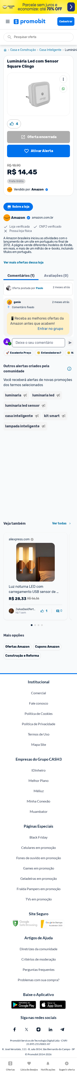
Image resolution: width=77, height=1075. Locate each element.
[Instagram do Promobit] (38, 1029)
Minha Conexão (38, 801)
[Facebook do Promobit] (15, 1029)
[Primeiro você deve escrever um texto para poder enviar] (70, 342)
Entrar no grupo (50, 329)
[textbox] (38, 342)
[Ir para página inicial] (6, 50)
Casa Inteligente (50, 50)
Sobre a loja (20, 207)
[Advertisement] (38, 474)
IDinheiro (38, 770)
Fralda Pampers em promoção (39, 889)
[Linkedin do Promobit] (50, 1029)
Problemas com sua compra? (38, 980)
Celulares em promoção (38, 847)
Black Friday (38, 837)
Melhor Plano (38, 780)
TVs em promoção (38, 899)
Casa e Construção (23, 50)
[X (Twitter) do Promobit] (27, 1029)
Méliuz (39, 791)
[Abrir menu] (8, 21)
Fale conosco (38, 703)
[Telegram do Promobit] (62, 1029)
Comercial (38, 693)
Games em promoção (38, 868)
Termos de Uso (38, 734)
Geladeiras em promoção (38, 878)
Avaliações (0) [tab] (56, 276)
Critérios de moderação (38, 959)
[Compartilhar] (63, 89)
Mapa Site (38, 744)
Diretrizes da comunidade (38, 949)
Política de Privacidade (38, 724)
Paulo (39, 288)
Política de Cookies (39, 713)
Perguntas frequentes (39, 969)
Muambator (38, 811)
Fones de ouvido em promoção (38, 858)
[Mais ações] (63, 79)
